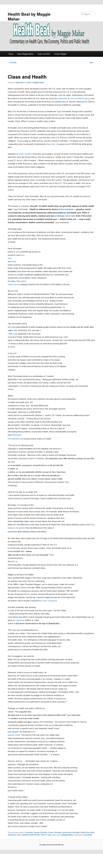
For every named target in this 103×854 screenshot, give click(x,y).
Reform (44, 835)
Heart (19, 835)
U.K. (54, 835)
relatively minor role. (65, 215)
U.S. (58, 835)
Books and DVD (44, 54)
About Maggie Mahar (25, 54)
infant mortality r (26, 153)
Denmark (43, 832)
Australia (29, 832)
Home (11, 54)
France (51, 832)
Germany (57, 832)
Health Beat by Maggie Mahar (29, 16)
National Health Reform (31, 835)
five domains (67, 209)
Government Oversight (71, 832)
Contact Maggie (60, 54)
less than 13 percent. (48, 600)
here (22, 255)
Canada (36, 832)
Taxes (49, 835)
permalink (88, 835)
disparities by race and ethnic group (73, 98)
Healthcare (12, 835)
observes (20, 620)
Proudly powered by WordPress (51, 844)
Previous (12, 62)
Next (92, 62)
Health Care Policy (87, 832)
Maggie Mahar (38, 82)
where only (50, 144)
